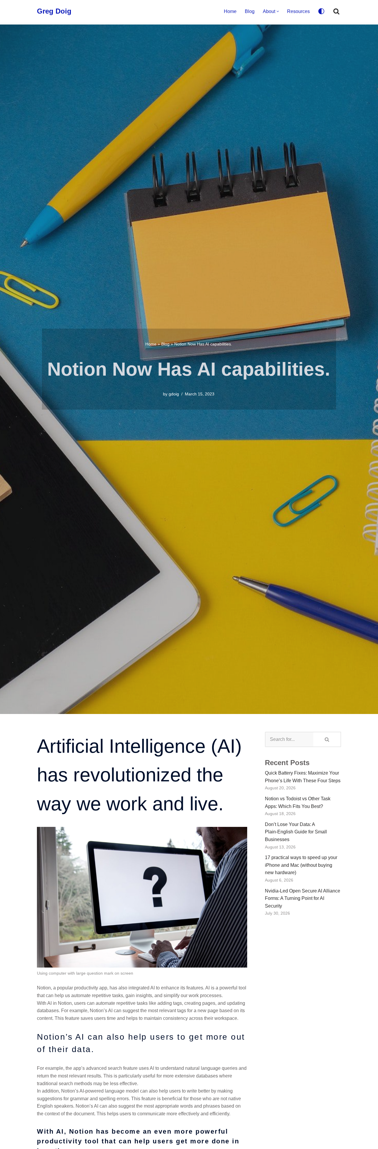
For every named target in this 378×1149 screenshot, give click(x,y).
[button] (278, 11)
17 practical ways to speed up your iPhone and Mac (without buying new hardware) (301, 865)
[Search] (336, 11)
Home (230, 11)
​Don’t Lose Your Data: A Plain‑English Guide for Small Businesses (296, 832)
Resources (298, 11)
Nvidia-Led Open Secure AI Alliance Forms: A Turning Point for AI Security (302, 898)
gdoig (174, 394)
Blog (250, 11)
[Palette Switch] (321, 11)
